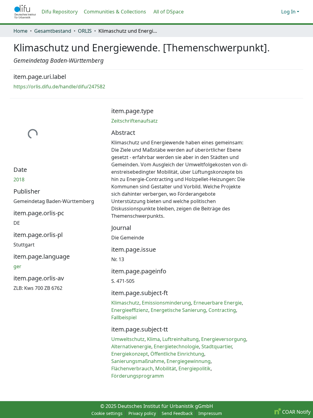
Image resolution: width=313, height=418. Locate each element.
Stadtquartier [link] (216, 346)
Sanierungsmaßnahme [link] (137, 361)
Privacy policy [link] (142, 413)
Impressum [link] (210, 413)
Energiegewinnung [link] (189, 361)
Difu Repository (60, 11)
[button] (25, 11)
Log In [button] (289, 11)
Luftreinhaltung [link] (180, 339)
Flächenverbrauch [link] (132, 368)
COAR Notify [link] (296, 412)
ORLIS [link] (85, 31)
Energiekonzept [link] (129, 353)
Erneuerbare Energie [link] (217, 302)
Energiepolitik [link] (195, 368)
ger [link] (17, 266)
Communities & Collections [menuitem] (115, 11)
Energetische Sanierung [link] (178, 310)
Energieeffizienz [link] (129, 310)
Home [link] (20, 31)
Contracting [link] (222, 310)
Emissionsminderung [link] (166, 302)
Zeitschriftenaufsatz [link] (134, 120)
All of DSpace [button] (168, 11)
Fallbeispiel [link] (124, 317)
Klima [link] (153, 339)
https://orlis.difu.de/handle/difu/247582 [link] (59, 86)
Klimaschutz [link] (125, 302)
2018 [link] (18, 179)
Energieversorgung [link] (223, 339)
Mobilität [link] (165, 368)
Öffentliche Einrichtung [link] (177, 353)
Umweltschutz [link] (128, 339)
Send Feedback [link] (177, 413)
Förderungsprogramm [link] (137, 375)
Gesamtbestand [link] (52, 31)
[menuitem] (170, 11)
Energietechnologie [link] (176, 346)
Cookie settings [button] (107, 413)
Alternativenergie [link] (131, 346)
